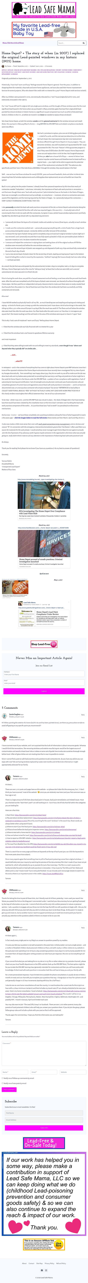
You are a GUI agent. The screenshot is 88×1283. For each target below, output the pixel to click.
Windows (14, 74)
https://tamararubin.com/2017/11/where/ (45, 832)
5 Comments (48, 66)
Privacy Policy (49, 1263)
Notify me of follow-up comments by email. (19, 1078)
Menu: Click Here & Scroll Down (13, 43)
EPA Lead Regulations (48, 70)
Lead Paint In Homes (28, 72)
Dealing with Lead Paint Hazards (25, 70)
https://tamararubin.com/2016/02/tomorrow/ (60, 829)
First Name (7, 672)
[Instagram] (46, 1270)
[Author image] (3, 66)
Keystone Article (7, 72)
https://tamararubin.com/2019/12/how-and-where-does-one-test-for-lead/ (55, 835)
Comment (7, 1043)
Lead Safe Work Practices (44, 72)
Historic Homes (67, 70)
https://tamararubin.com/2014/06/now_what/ (49, 827)
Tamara (9, 66)
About (24, 1263)
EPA (39, 70)
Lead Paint (17, 72)
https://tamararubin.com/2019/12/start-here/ (30, 815)
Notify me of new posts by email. (15, 1083)
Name (5, 1072)
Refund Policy (61, 1263)
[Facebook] (42, 1270)
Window (68, 72)
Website (64, 1072)
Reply (83, 715)
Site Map (39, 1263)
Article (4, 70)
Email (6, 680)
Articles (10, 70)
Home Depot (77, 70)
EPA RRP (58, 70)
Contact (31, 1263)
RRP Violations (59, 72)
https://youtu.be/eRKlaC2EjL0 (52, 874)
